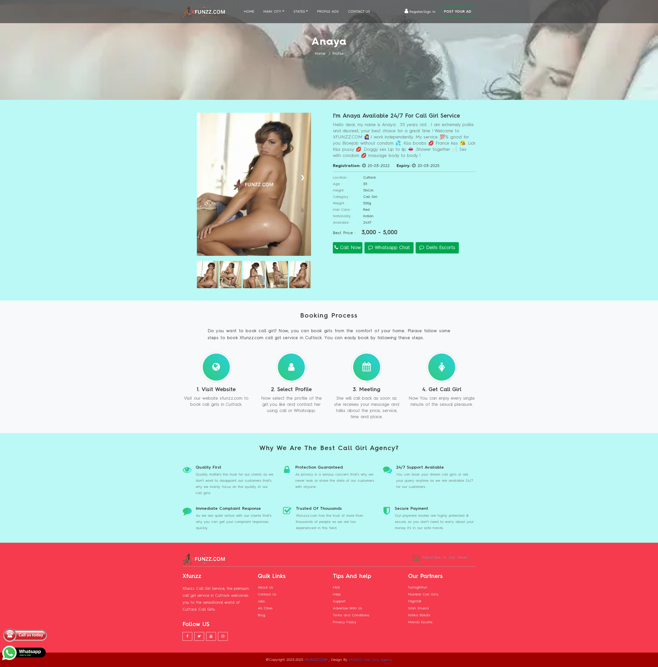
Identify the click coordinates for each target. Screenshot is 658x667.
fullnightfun (417, 587)
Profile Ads (328, 11)
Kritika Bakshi (419, 615)
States (299, 11)
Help (337, 594)
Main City (272, 11)
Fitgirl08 (414, 601)
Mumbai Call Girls (423, 594)
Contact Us (359, 11)
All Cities (265, 608)
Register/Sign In (422, 12)
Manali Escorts (420, 622)
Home (249, 11)
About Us (265, 587)
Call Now (349, 247)
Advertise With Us (347, 608)
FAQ (336, 587)
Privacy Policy (344, 622)
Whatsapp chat (391, 247)
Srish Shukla (418, 608)
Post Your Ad (457, 11)
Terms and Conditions (351, 615)
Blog (261, 615)
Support (339, 601)
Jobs (261, 601)
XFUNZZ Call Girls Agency (370, 660)
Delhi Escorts (439, 247)
